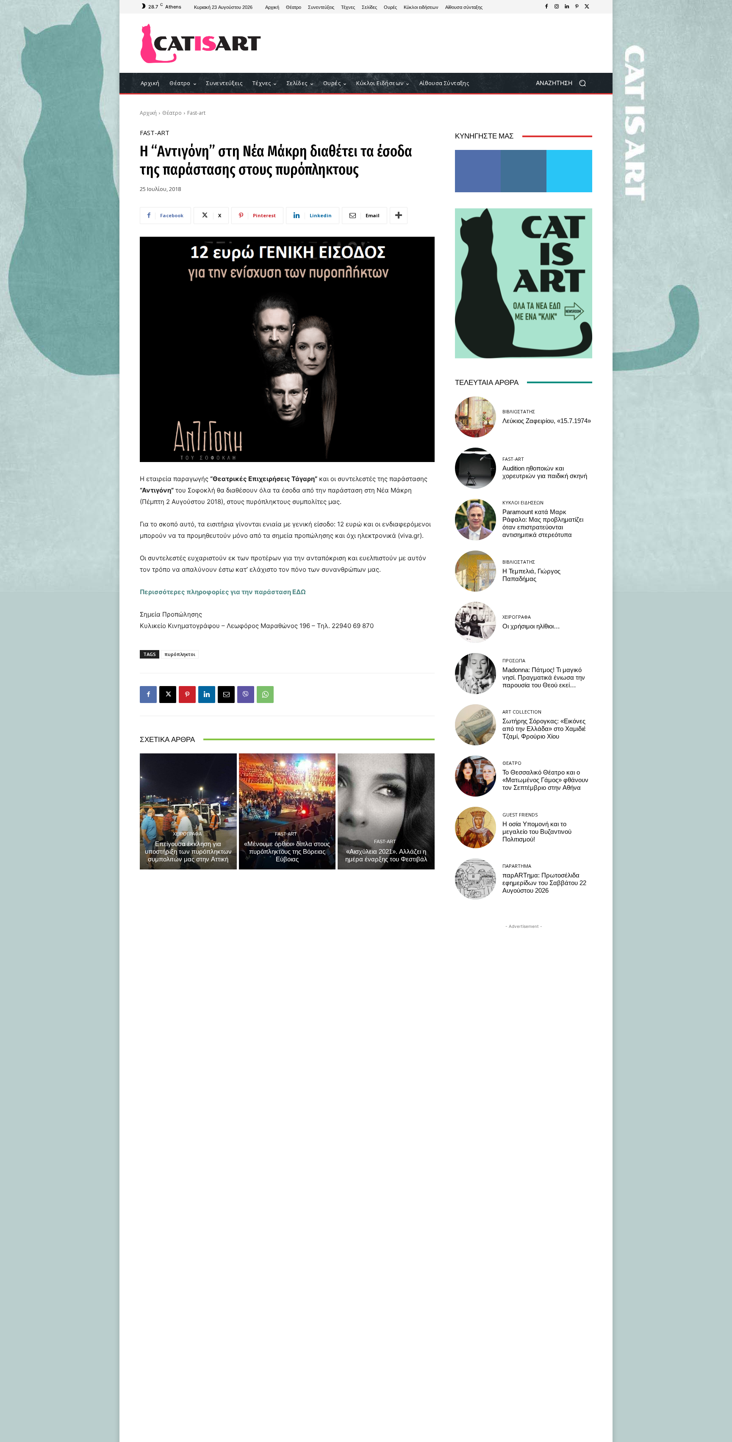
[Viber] (245, 694)
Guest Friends (520, 814)
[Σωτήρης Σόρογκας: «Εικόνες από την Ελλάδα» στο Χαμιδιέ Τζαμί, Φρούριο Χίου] (475, 724)
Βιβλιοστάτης (518, 411)
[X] (587, 7)
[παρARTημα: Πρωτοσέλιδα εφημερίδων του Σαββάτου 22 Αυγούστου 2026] (475, 879)
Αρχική (148, 112)
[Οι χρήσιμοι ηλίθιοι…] (475, 622)
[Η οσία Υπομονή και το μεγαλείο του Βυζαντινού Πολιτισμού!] (475, 827)
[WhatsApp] (265, 694)
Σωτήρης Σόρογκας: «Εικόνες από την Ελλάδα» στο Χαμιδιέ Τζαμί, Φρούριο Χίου (544, 728)
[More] (399, 215)
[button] (564, 83)
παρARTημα (516, 866)
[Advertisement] (436, 43)
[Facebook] (546, 7)
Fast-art (196, 112)
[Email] (226, 694)
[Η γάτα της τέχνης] (200, 43)
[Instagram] (557, 7)
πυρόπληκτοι (179, 654)
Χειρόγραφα (187, 833)
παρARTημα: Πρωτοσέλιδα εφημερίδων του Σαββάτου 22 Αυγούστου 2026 (544, 883)
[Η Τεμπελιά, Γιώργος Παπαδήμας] (475, 571)
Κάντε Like (477, 153)
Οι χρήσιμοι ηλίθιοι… (531, 626)
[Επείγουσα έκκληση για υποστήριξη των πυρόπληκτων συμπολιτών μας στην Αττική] (188, 811)
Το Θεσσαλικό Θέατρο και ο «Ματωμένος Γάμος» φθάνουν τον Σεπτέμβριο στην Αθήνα (545, 780)
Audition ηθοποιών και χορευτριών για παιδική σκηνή (544, 472)
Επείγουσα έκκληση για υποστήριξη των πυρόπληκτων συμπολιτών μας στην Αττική (188, 851)
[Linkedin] (567, 7)
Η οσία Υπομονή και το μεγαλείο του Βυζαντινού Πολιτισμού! (536, 831)
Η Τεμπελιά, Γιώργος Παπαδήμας (531, 575)
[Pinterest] (577, 7)
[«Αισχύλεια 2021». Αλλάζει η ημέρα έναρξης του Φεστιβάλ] (386, 811)
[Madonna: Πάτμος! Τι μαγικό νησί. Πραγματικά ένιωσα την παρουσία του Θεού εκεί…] (475, 673)
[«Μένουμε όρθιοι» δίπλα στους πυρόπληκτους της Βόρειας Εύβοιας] (287, 811)
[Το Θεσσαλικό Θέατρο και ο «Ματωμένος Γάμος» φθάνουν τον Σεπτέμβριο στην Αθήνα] (475, 776)
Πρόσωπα (513, 660)
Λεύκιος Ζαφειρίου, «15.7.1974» (546, 421)
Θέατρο (172, 112)
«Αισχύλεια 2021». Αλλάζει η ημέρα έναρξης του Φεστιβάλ (386, 855)
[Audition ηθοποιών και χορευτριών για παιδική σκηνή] (475, 468)
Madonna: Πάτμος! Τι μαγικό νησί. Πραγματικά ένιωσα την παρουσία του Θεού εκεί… (543, 677)
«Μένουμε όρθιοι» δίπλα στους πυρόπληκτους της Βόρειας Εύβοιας (287, 851)
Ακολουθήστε (523, 153)
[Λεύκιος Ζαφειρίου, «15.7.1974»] (475, 416)
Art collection (521, 711)
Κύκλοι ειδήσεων (522, 502)
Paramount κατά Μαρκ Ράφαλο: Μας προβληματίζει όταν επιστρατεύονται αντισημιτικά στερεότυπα (542, 523)
